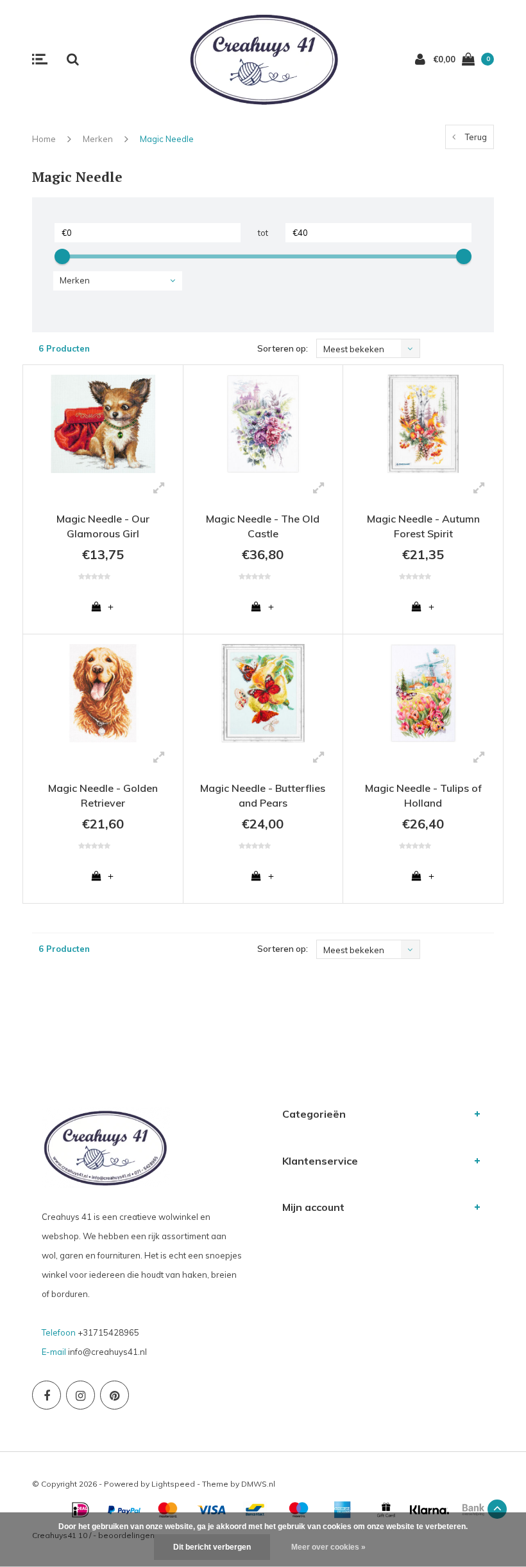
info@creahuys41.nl (107, 1352)
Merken (98, 139)
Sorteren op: (282, 348)
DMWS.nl (258, 1484)
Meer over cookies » (328, 1547)
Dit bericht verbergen (212, 1547)
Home (44, 139)
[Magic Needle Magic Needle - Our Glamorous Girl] (103, 424)
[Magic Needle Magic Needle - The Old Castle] (263, 424)
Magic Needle (167, 139)
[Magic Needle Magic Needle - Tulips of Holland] (423, 693)
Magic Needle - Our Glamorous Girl (102, 526)
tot (263, 233)
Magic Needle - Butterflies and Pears (262, 795)
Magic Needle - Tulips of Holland (423, 795)
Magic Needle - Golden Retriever (103, 795)
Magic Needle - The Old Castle (262, 526)
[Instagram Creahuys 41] (80, 1395)
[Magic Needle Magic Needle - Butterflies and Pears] (263, 693)
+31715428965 (108, 1332)
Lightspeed (173, 1484)
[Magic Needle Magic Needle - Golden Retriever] (103, 693)
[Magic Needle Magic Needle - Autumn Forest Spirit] (423, 424)
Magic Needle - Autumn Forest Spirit (423, 526)
